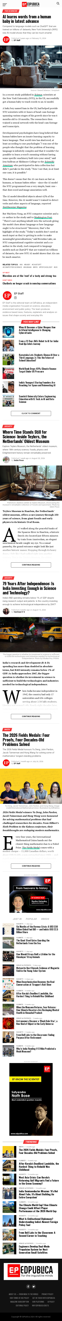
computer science (13, 267)
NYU (36, 267)
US (56, 267)
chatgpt (37, 265)
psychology (46, 267)
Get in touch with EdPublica (43, 1298)
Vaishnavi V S (19, 612)
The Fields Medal (31, 847)
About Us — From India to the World (23, 1294)
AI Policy (51, 1301)
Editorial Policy (22, 1305)
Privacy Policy (47, 1294)
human (28, 267)
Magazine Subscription (19, 1301)
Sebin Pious (19, 460)
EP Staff (17, 40)
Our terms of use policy (19, 1298)
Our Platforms (38, 1301)
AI (22, 265)
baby (27, 265)
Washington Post (43, 217)
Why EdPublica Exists (40, 1305)
